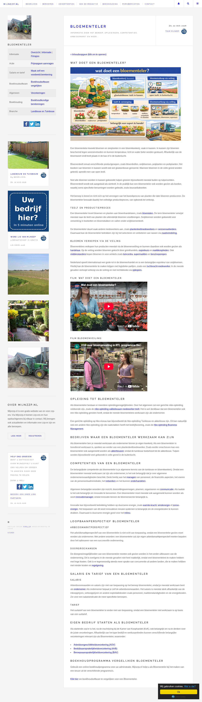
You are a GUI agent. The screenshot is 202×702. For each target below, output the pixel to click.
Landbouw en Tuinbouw (42, 111)
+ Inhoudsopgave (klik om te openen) (88, 54)
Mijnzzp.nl (11, 4)
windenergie (164, 505)
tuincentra (128, 254)
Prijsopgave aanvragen (42, 63)
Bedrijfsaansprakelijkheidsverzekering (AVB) (95, 648)
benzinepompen (159, 254)
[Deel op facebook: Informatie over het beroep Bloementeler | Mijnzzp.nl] (26, 126)
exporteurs (144, 250)
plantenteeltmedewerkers (142, 229)
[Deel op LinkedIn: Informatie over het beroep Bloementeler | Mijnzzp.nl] (37, 126)
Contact (150, 4)
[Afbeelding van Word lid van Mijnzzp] (28, 212)
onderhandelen (138, 481)
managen (131, 477)
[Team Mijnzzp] (43, 175)
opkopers (137, 270)
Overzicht (35, 52)
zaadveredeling (169, 233)
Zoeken (188, 4)
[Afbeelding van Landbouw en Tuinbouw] (28, 155)
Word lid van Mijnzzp (23, 237)
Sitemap (11, 532)
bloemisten (147, 213)
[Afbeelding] (28, 275)
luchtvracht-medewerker (158, 266)
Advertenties (67, 4)
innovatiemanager (84, 497)
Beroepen (48, 4)
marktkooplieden (161, 250)
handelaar (75, 250)
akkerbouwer (117, 451)
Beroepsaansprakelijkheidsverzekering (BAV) (96, 652)
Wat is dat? (190, 686)
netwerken (111, 481)
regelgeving (97, 565)
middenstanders (78, 254)
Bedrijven (31, 4)
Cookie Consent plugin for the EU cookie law (179, 696)
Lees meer (16, 436)
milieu (127, 513)
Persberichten (131, 4)
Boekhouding (110, 4)
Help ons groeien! (21, 457)
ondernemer (79, 589)
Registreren (35, 436)
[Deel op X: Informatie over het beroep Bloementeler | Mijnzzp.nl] (32, 126)
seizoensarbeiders (167, 229)
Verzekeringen (38, 93)
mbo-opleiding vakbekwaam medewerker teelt (117, 409)
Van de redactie (88, 4)
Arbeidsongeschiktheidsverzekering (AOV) (94, 645)
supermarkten (140, 254)
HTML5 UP (27, 526)
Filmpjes (35, 56)
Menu (197, 4)
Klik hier (74, 679)
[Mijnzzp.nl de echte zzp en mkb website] (20, 27)
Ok (178, 691)
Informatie (46, 52)
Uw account (178, 4)
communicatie (167, 489)
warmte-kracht (150, 505)
